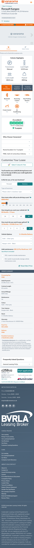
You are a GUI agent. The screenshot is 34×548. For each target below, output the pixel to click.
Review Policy (5, 498)
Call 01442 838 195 (7, 382)
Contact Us (4, 470)
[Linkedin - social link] (10, 405)
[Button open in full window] (32, 43)
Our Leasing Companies (8, 491)
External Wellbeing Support (9, 496)
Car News (4, 457)
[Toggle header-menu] (31, 2)
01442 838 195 (9, 391)
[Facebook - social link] (3, 405)
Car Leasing (4, 453)
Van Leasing (5, 434)
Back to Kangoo (7, 6)
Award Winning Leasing (8, 472)
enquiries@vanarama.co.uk (9, 400)
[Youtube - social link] (13, 405)
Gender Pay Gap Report (8, 489)
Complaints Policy (6, 478)
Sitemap (3, 493)
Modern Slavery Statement (9, 487)
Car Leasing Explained (7, 455)
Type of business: (7, 188)
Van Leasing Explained (7, 439)
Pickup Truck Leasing (7, 436)
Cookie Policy (5, 483)
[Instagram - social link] (6, 405)
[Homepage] (9, 2)
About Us (4, 468)
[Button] (17, 142)
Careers (3, 474)
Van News (4, 443)
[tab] (17, 88)
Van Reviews (5, 441)
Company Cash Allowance (8, 460)
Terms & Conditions (7, 485)
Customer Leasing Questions (9, 445)
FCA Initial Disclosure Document (10, 476)
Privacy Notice (5, 481)
